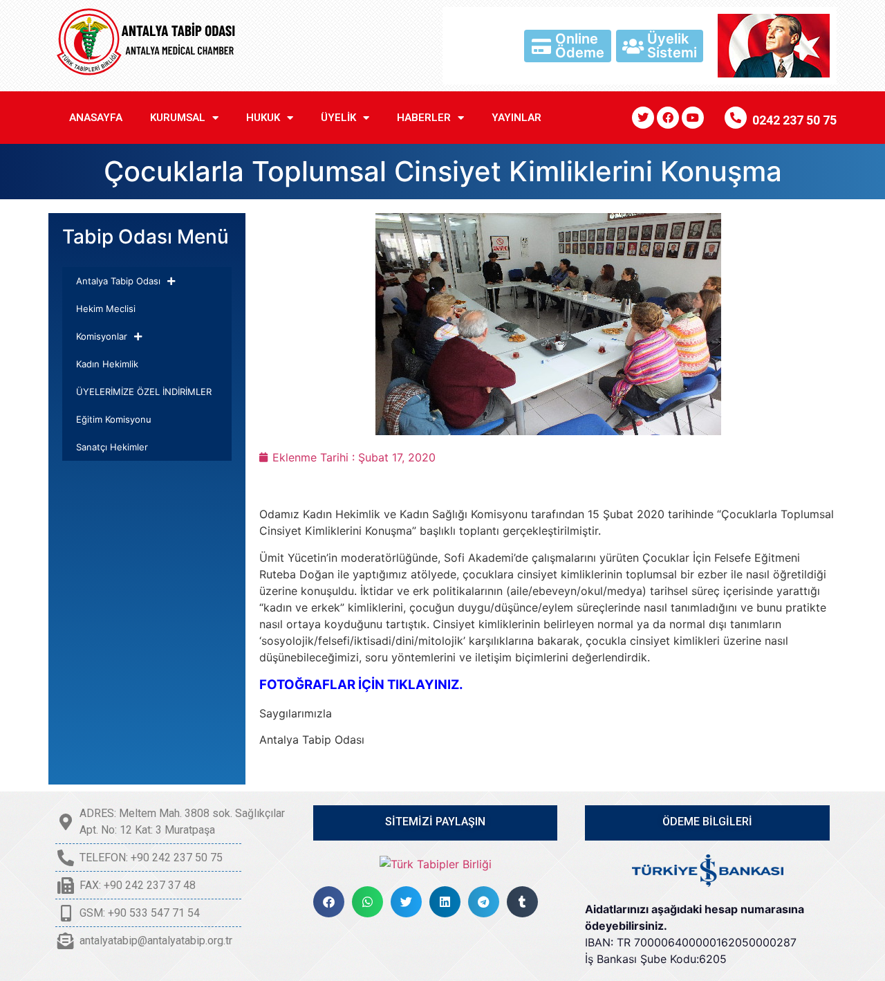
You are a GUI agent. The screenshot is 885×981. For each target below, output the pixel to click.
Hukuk (263, 117)
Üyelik (338, 117)
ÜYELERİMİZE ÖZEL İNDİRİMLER (144, 391)
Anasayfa (95, 117)
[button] (328, 901)
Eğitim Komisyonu (113, 419)
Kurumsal (177, 117)
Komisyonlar (101, 336)
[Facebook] (668, 118)
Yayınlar (516, 117)
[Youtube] (693, 118)
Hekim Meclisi (106, 308)
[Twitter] (643, 118)
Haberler (424, 117)
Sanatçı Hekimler (112, 446)
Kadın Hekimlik (107, 363)
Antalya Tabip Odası (118, 280)
